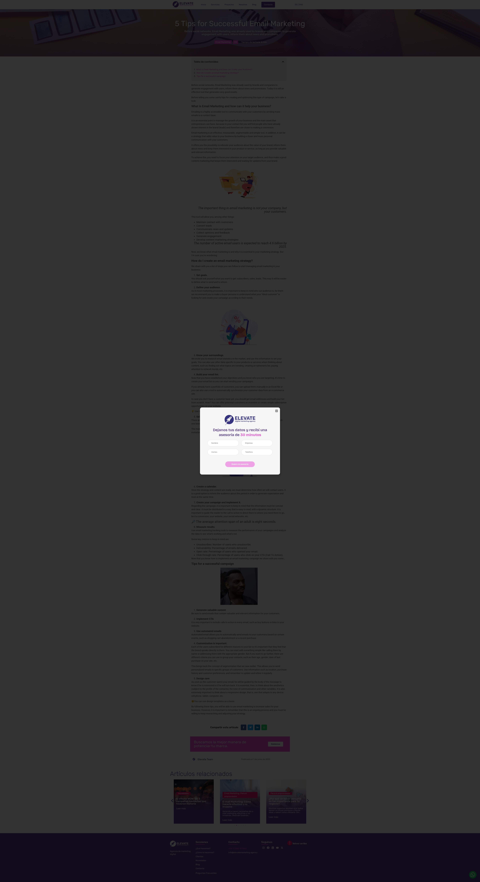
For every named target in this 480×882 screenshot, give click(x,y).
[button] (277, 411)
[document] (240, 441)
